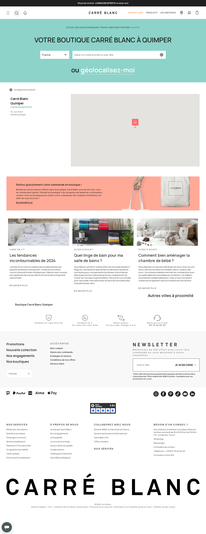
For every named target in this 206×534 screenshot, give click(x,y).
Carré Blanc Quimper (19, 101)
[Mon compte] (189, 12)
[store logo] (103, 13)
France (104, 27)
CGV (50, 507)
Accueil (70, 27)
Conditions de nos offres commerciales (71, 507)
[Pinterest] (170, 394)
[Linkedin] (192, 394)
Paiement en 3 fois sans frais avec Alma (85, 324)
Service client (57, 363)
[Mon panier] (197, 12)
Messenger (159, 443)
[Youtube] (185, 394)
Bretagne (114, 27)
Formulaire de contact (164, 447)
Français (13, 373)
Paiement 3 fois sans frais (18, 445)
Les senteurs (168, 12)
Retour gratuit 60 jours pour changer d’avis (121, 324)
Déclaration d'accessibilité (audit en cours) (133, 507)
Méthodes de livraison (17, 429)
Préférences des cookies (164, 507)
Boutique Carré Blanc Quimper (34, 304)
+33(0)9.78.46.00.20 (175, 451)
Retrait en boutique (15, 433)
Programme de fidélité (17, 449)
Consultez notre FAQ (164, 455)
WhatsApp (159, 439)
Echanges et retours (60, 355)
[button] (25, 13)
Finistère (125, 27)
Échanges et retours (16, 437)
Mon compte (56, 348)
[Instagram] (156, 394)
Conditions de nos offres (62, 359)
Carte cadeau (12, 453)
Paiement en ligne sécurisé (49, 323)
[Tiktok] (178, 394)
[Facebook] (163, 394)
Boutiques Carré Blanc (87, 27)
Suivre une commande (61, 352)
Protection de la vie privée (100, 507)
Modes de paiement (15, 441)
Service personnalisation (18, 457)
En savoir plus (24, 202)
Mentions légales (38, 507)
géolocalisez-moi (107, 69)
